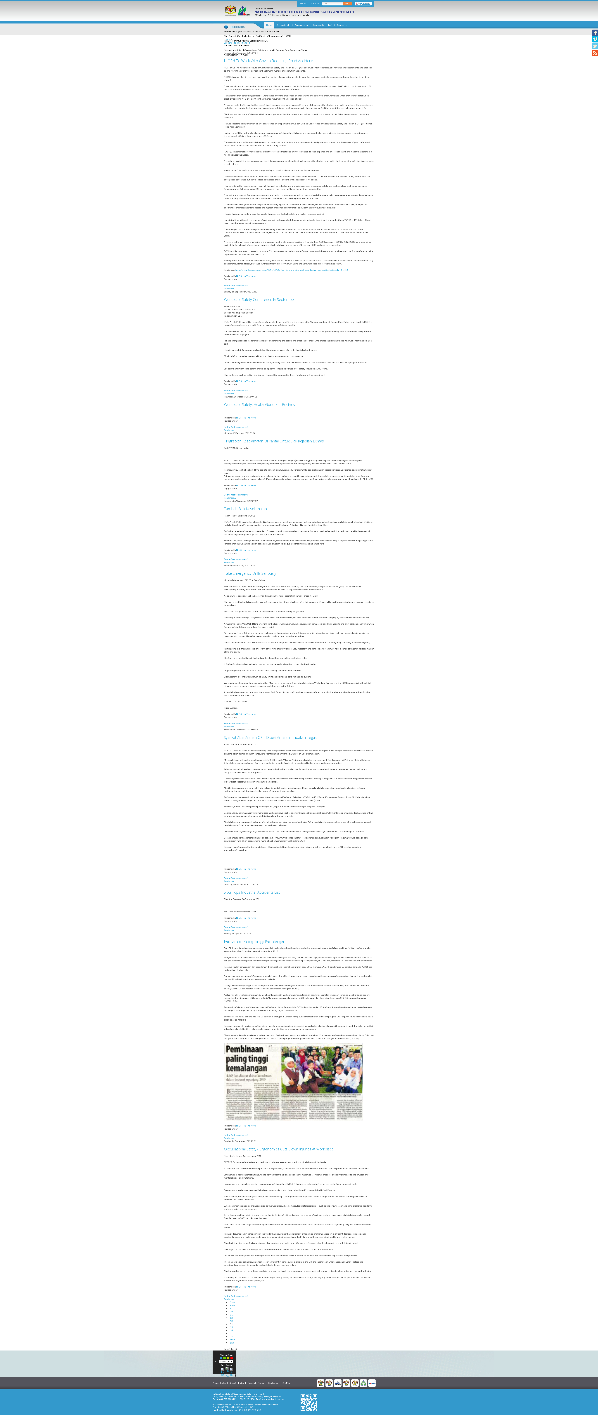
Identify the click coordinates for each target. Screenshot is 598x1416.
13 (231, 1321)
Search (348, 3)
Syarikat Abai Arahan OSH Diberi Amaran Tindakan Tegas (270, 737)
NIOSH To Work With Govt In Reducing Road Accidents (269, 60)
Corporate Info (283, 25)
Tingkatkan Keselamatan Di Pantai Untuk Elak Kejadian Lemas (274, 441)
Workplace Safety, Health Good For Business (260, 404)
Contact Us (342, 25)
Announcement (301, 25)
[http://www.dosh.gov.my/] (355, 1382)
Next (232, 1339)
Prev (232, 1305)
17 (231, 1333)
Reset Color (226, 1361)
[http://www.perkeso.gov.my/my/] (363, 1382)
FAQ (330, 25)
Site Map (286, 1383)
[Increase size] (222, 1371)
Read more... (230, 288)
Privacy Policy (219, 1383)
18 (231, 1336)
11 (231, 1314)
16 (231, 1330)
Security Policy (237, 1383)
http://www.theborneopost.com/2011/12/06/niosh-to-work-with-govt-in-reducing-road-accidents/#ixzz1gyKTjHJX (291, 270)
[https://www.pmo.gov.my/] (329, 1382)
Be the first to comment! (236, 285)
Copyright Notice (256, 1383)
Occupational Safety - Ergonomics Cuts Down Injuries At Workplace (279, 1149)
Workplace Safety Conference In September (259, 299)
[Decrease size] (231, 1371)
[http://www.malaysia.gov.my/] (320, 1382)
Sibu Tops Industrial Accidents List (252, 892)
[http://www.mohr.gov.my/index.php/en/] (346, 1382)
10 (231, 1311)
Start (232, 1302)
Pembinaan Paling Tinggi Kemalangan (254, 941)
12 (231, 1317)
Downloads (318, 25)
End (232, 1342)
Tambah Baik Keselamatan (245, 508)
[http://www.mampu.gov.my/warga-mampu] (372, 1382)
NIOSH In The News (246, 276)
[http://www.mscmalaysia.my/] (338, 1382)
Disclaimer (273, 1383)
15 (231, 1327)
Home (269, 25)
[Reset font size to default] (227, 1371)
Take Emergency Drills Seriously (250, 573)
